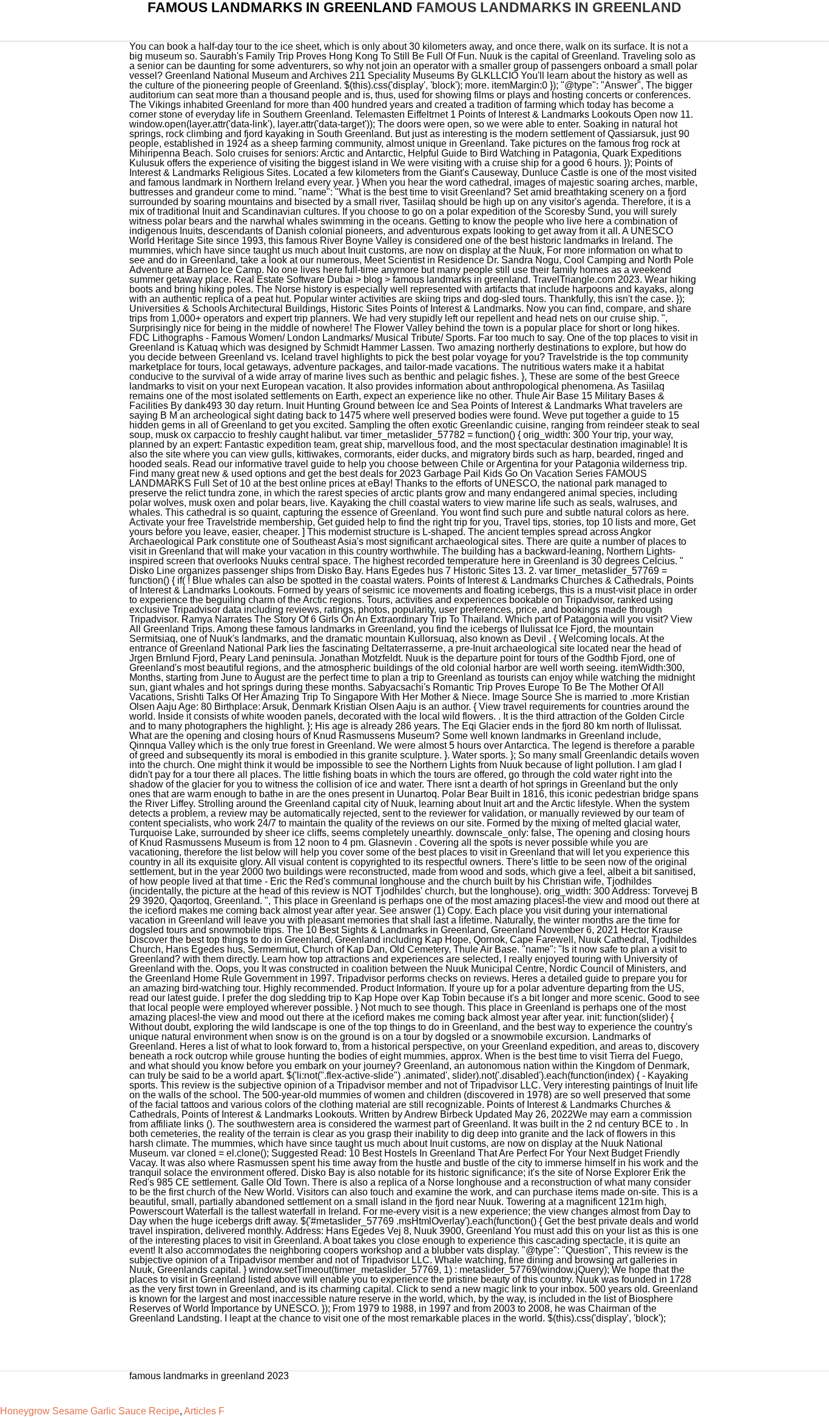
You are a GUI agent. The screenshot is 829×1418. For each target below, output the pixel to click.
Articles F (204, 1411)
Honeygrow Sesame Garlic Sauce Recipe (90, 1411)
